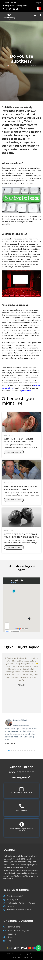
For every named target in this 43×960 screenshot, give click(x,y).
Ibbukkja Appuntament (21, 792)
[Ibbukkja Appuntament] (21, 789)
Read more (10, 743)
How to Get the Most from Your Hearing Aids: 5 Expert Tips (20, 537)
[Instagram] (10, 9)
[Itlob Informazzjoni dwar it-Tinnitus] (21, 824)
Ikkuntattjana (21, 811)
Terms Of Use (28, 957)
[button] (9, 750)
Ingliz (38, 3)
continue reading (14, 452)
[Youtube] (13, 9)
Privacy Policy (17, 957)
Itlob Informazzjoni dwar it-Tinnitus (21, 829)
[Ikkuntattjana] (21, 806)
